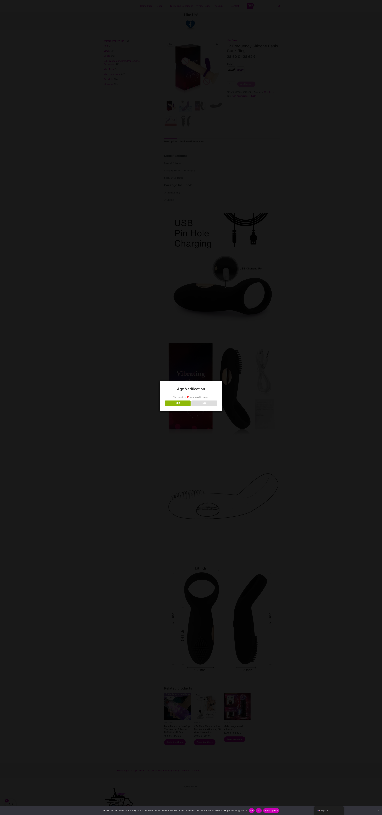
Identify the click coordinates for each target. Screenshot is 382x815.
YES (177, 403)
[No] (378, 810)
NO (204, 403)
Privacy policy (271, 810)
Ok (251, 810)
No (259, 810)
